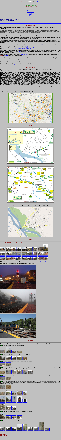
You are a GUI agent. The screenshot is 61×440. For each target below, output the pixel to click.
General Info (30, 10)
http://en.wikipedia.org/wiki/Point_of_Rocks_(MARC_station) (20, 48)
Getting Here (30, 12)
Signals (30, 15)
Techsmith (6, 55)
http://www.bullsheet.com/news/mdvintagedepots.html (35, 46)
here (15, 64)
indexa (20, 51)
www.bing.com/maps (23, 54)
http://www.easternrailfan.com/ (45, 261)
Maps (30, 13)
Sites (30, 14)
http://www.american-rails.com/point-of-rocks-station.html (25, 47)
